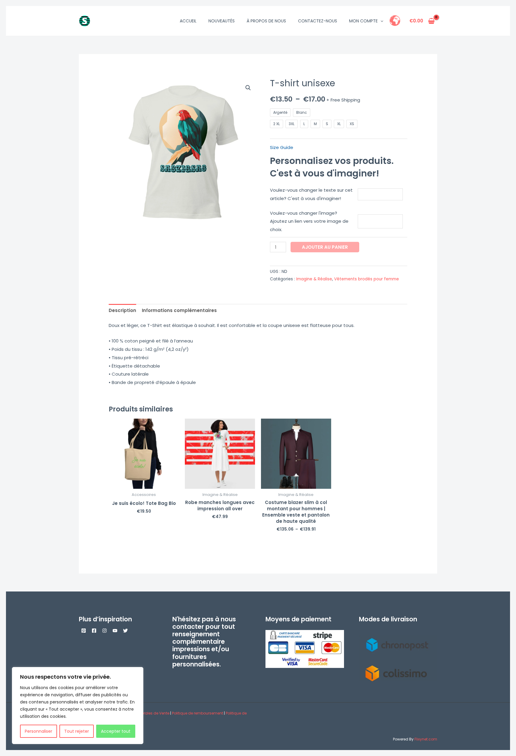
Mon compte (363, 21)
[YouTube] (115, 630)
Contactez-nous (317, 21)
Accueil (188, 21)
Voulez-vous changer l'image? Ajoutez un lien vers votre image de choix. (309, 221)
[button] (380, 21)
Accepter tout (115, 731)
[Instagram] (104, 630)
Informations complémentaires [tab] (179, 310)
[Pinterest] (83, 630)
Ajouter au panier (325, 247)
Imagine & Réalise (314, 279)
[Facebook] (94, 630)
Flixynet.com (425, 739)
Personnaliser (38, 731)
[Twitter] (125, 630)
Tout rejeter (76, 731)
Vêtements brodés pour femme (366, 279)
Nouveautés (221, 21)
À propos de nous (266, 21)
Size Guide (281, 147)
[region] (77, 705)
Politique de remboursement (197, 713)
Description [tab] (122, 310)
